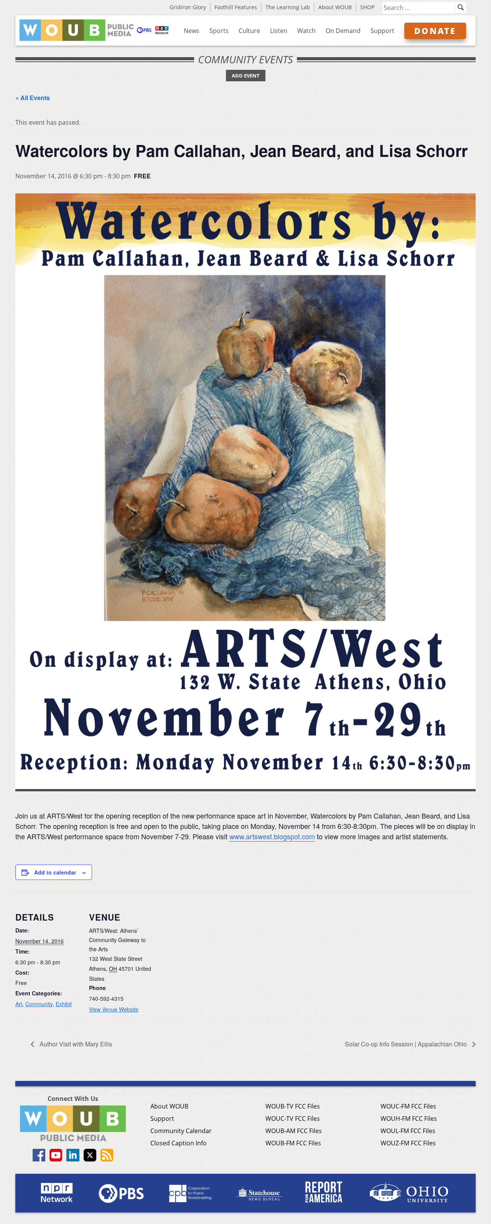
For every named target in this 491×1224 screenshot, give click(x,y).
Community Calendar (181, 1131)
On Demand (343, 30)
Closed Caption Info (178, 1143)
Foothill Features (235, 7)
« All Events (32, 97)
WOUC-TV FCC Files (292, 1118)
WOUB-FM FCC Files (293, 1143)
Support (382, 30)
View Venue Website (113, 1009)
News (191, 30)
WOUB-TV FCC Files (292, 1106)
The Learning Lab (287, 7)
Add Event (246, 75)
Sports (219, 30)
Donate (435, 30)
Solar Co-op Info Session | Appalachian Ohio (406, 1043)
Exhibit (64, 1004)
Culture (249, 30)
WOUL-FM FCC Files (408, 1131)
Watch (306, 30)
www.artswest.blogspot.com (272, 836)
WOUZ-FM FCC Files (408, 1143)
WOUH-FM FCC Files (409, 1118)
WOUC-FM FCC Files (408, 1106)
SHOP (367, 7)
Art (18, 1004)
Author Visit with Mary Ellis (75, 1043)
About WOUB (335, 7)
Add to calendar (55, 872)
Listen (278, 30)
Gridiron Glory (188, 7)
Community (39, 1004)
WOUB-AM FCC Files (293, 1131)
